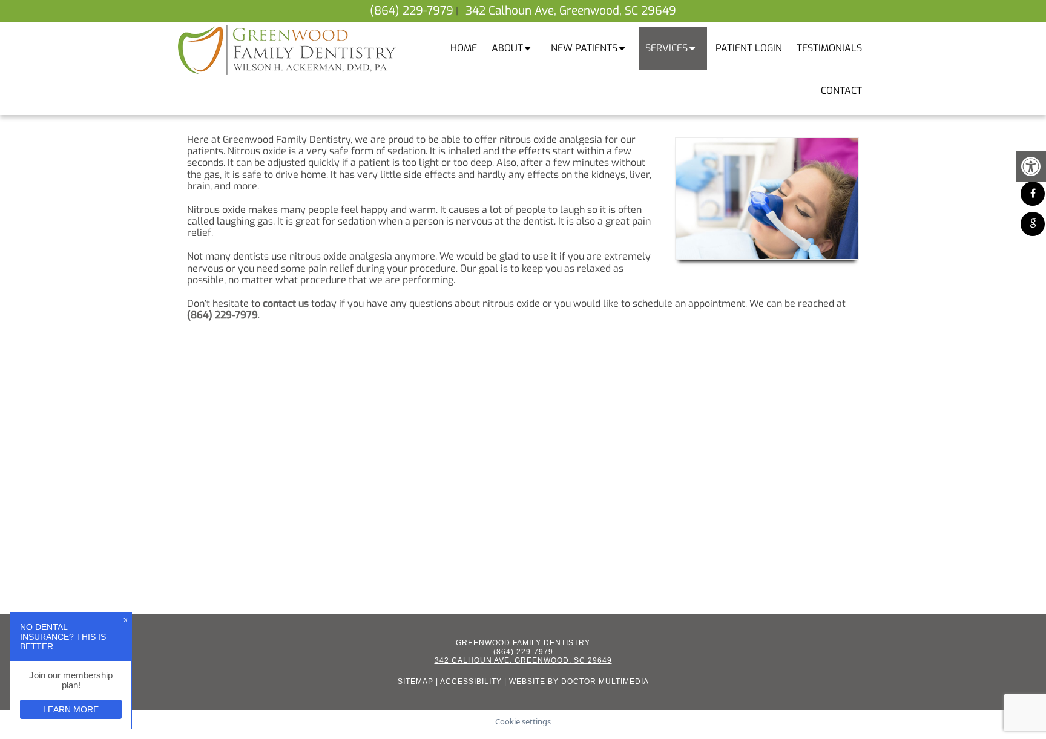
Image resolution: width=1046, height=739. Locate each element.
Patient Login (748, 48)
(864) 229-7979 (411, 10)
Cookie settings (523, 722)
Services (666, 48)
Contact (841, 90)
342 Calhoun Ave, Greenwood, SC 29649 (570, 10)
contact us (286, 303)
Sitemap (415, 681)
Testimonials (829, 48)
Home (463, 48)
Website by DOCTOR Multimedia (579, 681)
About (507, 48)
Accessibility (471, 681)
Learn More (71, 709)
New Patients (584, 48)
